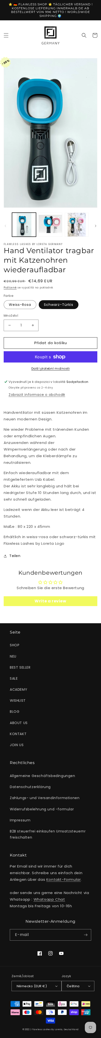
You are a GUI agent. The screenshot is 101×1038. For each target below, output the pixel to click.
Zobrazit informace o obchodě (37, 394)
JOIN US (17, 744)
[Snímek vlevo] (5, 226)
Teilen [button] (15, 555)
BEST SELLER (20, 667)
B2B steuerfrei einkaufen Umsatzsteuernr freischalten (48, 834)
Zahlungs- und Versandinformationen (44, 797)
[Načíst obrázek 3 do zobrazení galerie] (77, 225)
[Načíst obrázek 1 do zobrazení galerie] (24, 225)
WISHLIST (18, 700)
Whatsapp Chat (49, 899)
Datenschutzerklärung (30, 786)
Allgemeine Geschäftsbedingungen (42, 775)
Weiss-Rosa (20, 304)
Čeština (73, 986)
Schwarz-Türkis (58, 304)
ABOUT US (19, 722)
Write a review (50, 601)
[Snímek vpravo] (95, 226)
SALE (14, 678)
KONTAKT (18, 733)
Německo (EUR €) (32, 986)
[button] (6, 35)
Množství (11, 315)
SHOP (14, 645)
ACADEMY (18, 689)
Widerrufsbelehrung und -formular (42, 809)
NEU (13, 656)
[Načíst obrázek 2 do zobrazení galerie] (50, 225)
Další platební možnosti (50, 368)
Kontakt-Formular (63, 879)
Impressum (20, 820)
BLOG (14, 711)
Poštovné (10, 287)
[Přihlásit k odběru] (85, 935)
